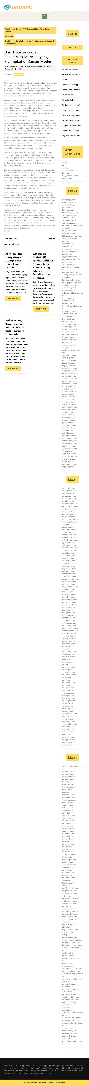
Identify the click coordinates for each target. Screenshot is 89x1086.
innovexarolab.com (69, 428)
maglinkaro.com (68, 610)
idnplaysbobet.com (69, 966)
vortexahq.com (67, 808)
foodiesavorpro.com (69, 893)
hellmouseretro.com (69, 314)
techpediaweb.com (69, 386)
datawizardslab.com (69, 883)
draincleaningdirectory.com (72, 280)
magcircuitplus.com (69, 454)
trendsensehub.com (69, 917)
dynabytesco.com (68, 878)
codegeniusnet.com (69, 530)
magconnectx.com (69, 1005)
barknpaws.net (67, 244)
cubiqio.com (66, 886)
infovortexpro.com (68, 451)
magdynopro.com (68, 394)
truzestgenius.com (69, 581)
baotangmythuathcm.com (71, 283)
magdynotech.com (69, 641)
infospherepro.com (69, 891)
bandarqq (65, 168)
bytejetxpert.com (68, 461)
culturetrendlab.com (69, 914)
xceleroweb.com (68, 737)
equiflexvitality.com (69, 953)
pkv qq (21, 1066)
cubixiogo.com (67, 711)
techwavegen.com (69, 415)
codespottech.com (69, 355)
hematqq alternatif (47, 1068)
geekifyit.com (67, 262)
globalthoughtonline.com (71, 251)
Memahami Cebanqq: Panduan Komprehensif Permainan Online (70, 90)
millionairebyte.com (69, 1036)
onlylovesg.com (68, 955)
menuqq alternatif (10, 1066)
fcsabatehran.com (68, 316)
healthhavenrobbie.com (70, 943)
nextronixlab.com (68, 667)
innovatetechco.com (69, 391)
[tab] (44, 16)
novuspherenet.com (69, 714)
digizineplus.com (68, 646)
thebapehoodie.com (69, 298)
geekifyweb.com (68, 514)
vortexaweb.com (68, 818)
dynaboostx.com (68, 849)
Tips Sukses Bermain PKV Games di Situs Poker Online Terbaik (27, 30)
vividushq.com (67, 706)
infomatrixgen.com (69, 425)
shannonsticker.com (69, 220)
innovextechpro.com (69, 378)
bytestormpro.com (69, 909)
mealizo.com (67, 241)
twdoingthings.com (69, 327)
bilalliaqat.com (67, 992)
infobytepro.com (68, 524)
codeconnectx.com (69, 545)
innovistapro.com (68, 854)
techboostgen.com (69, 496)
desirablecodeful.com (70, 334)
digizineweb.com (68, 543)
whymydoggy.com (69, 200)
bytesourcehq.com (69, 535)
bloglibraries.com (68, 290)
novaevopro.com (68, 826)
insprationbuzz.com (69, 223)
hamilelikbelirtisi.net (69, 865)
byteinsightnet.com (69, 537)
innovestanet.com (68, 672)
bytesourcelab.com (69, 651)
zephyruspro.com (68, 662)
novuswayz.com (68, 844)
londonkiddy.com (68, 1028)
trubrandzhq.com (68, 831)
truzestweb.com (68, 727)
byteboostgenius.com (70, 631)
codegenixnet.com (69, 436)
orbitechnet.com (68, 716)
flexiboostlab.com (68, 857)
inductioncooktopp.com (70, 997)
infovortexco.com (68, 589)
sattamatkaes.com (69, 264)
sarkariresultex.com (69, 238)
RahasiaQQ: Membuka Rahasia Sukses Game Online (70, 74)
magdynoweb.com (69, 602)
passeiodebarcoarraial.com (72, 226)
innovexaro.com (68, 649)
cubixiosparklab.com (69, 558)
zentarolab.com (67, 732)
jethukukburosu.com (69, 285)
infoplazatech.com (69, 517)
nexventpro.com (68, 836)
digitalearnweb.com (69, 202)
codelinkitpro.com (68, 493)
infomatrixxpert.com (69, 548)
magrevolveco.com (69, 446)
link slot (53, 1066)
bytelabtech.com (68, 501)
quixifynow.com (67, 659)
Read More (14, 299)
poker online (23, 1071)
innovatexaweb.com (69, 504)
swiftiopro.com (67, 862)
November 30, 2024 (15, 67)
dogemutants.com (68, 319)
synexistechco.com (69, 800)
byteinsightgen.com (69, 420)
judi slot (64, 163)
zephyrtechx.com (68, 839)
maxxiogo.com (67, 680)
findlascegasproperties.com (72, 940)
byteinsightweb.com (69, 368)
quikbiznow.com (68, 734)
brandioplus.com (68, 695)
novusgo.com (67, 906)
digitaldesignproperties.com (72, 236)
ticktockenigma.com (69, 919)
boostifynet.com (68, 834)
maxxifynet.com (68, 792)
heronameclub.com (69, 340)
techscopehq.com (68, 644)
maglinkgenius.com (69, 566)
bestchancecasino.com (70, 989)
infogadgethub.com (69, 491)
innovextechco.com (69, 563)
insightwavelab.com (69, 901)
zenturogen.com (68, 690)
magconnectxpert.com (70, 579)
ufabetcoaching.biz (69, 1031)
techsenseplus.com (69, 410)
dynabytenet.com (68, 613)
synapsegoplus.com (69, 633)
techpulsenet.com (68, 584)
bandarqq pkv (67, 178)
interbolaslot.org (68, 205)
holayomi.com (67, 1010)
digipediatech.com (68, 363)
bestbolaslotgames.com (71, 971)
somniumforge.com (69, 288)
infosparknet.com (68, 654)
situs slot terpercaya (17, 1068)
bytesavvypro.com (69, 417)
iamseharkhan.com (69, 231)
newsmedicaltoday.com (71, 1000)
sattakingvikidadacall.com (71, 968)
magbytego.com (68, 527)
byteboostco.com (68, 574)
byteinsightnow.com (69, 441)
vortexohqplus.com (69, 860)
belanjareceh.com (68, 218)
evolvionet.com (67, 784)
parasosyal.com (68, 301)
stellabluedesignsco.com (71, 329)
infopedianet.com (68, 636)
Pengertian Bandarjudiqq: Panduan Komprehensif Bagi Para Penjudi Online (71, 131)
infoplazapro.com (68, 397)
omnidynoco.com (68, 721)
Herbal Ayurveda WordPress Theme (38, 1083)
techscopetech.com (69, 600)
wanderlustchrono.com (70, 911)
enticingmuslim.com (69, 303)
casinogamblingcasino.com (72, 275)
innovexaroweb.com (69, 605)
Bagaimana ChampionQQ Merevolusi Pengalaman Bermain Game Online (71, 115)
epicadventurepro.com (70, 898)
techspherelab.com (69, 618)
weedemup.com (68, 987)
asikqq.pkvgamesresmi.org (41, 1073)
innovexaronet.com (69, 550)
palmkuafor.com (68, 207)
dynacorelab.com (68, 797)
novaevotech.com (68, 561)
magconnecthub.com (70, 628)
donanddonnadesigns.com (72, 945)
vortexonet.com (68, 790)
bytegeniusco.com (69, 404)
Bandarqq (9, 36)
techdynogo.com (68, 358)
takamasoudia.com (69, 324)
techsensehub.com (69, 498)
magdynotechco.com (70, 506)
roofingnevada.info (69, 1002)
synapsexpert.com (69, 729)
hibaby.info (66, 981)
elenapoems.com (68, 311)
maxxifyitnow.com (68, 657)
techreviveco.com (68, 607)
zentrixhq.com (67, 670)
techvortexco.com (68, 511)
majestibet (12, 1073)
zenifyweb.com (67, 932)
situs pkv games (68, 170)
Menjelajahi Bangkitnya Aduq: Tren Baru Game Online (13, 260)
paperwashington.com (70, 984)
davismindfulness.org (70, 1033)
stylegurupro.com (68, 880)
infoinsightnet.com (68, 532)
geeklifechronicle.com (70, 888)
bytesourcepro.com (69, 615)
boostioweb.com (68, 774)
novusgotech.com (68, 683)
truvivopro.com (67, 803)
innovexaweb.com (69, 693)
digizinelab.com (67, 592)
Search (72, 34)
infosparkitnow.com (69, 509)
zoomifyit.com (67, 745)
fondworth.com (67, 228)
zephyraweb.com (68, 815)
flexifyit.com (66, 677)
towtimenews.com (69, 277)
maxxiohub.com (68, 813)
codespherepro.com (69, 433)
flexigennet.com (68, 337)
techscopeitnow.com (69, 456)
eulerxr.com (66, 922)
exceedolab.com (68, 873)
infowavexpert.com (69, 402)
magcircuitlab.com (69, 569)
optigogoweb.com (68, 740)
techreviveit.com (68, 399)
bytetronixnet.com (68, 459)
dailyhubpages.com (69, 963)
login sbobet (70, 1066)
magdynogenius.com (70, 371)
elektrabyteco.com (69, 576)
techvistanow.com (68, 553)
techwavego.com (68, 594)
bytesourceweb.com (69, 438)
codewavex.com (68, 571)
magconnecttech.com (70, 930)
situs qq (43, 1066)
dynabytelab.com (68, 782)
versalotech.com (68, 867)
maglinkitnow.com (68, 366)
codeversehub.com (69, 623)
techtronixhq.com (68, 488)
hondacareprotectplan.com (72, 272)
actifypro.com (67, 847)
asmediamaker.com (69, 249)
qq (63, 165)
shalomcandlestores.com (71, 259)
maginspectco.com (69, 464)
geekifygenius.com (69, 924)
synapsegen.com (68, 701)
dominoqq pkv (67, 173)
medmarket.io (67, 342)
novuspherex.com (68, 823)
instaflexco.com (68, 852)
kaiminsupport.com (69, 215)
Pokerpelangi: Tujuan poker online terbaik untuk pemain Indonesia (14, 327)
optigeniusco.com (68, 821)
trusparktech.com (68, 828)
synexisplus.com (68, 787)
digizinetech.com (68, 423)
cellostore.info (67, 246)
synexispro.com (68, 1007)
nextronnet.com (68, 685)
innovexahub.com (68, 795)
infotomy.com (67, 347)
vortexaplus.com (68, 709)
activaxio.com (67, 875)
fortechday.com (67, 1038)
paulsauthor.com (68, 332)
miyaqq (20, 1073)
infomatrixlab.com (68, 620)
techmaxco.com (68, 870)
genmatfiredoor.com (69, 937)
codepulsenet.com (69, 638)
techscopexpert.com (69, 384)
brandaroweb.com (68, 742)
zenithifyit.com (67, 810)
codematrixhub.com (69, 407)
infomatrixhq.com (68, 555)
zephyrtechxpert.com (70, 587)
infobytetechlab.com (69, 430)
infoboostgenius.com (69, 412)
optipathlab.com (68, 779)
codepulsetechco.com (70, 540)
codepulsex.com (68, 597)
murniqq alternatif (33, 1068)
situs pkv (35, 1066)
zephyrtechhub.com (69, 724)
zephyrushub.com (68, 777)
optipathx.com (67, 664)
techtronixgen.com (69, 376)
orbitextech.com (68, 927)
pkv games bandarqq (70, 176)
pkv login (60, 1066)
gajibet (26, 1073)
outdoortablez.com (69, 345)
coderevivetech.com (69, 443)
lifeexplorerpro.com (69, 904)
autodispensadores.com (71, 994)
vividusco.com (67, 805)
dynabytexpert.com (69, 675)
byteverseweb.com (69, 626)
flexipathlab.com (68, 703)
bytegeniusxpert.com (70, 519)
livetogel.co (66, 935)
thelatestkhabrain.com (70, 233)
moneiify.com (67, 254)
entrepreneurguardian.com (72, 979)
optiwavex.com (67, 719)
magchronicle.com (69, 360)
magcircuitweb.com (69, 381)
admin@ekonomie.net (36, 67)
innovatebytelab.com (69, 522)
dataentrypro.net (68, 210)
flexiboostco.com (68, 771)
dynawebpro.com (68, 698)
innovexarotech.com (69, 449)
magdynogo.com (68, 467)
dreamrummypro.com (70, 213)
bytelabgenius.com (69, 389)
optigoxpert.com (68, 841)
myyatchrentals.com (69, 257)
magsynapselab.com (70, 373)
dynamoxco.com (68, 688)
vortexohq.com (67, 896)
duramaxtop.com (68, 321)
